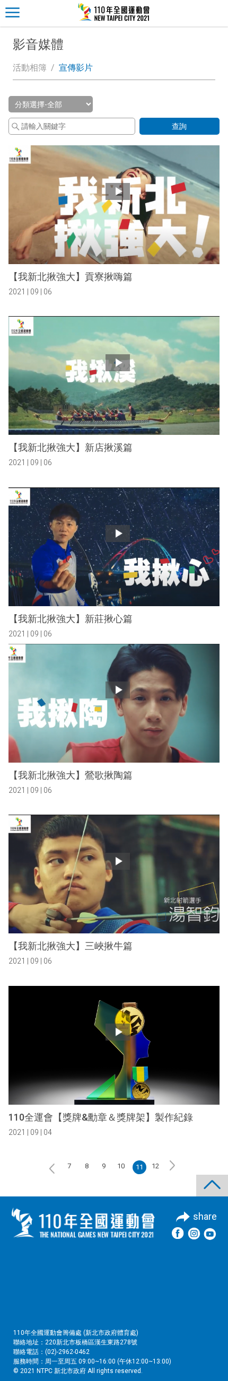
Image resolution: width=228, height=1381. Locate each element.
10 (121, 1166)
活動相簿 (30, 68)
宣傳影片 (76, 68)
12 (155, 1166)
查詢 (179, 126)
